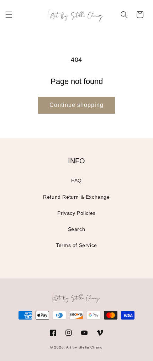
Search (76, 229)
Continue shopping (76, 105)
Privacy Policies (76, 213)
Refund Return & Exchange (76, 197)
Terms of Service (76, 245)
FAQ (76, 180)
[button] (9, 15)
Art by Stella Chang (84, 347)
